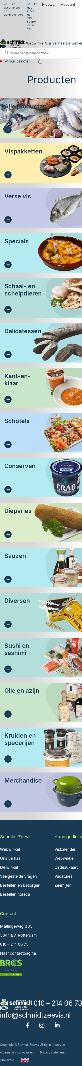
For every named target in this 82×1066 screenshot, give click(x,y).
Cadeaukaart (66, 867)
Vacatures (63, 876)
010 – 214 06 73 (14, 944)
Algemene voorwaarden (17, 1052)
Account (68, 4)
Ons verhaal (55, 43)
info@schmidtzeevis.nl (35, 1015)
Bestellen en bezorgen (20, 885)
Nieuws (48, 4)
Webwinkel (35, 43)
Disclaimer (7, 1060)
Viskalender (64, 849)
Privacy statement (52, 1052)
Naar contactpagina (18, 953)
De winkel (74, 43)
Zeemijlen (63, 885)
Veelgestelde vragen (18, 876)
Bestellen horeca (15, 894)
